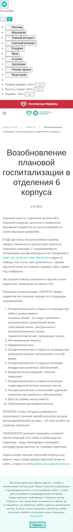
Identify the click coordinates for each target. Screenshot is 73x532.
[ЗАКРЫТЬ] (9, 19)
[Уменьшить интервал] (27, 94)
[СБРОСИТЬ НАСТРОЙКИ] (3, 19)
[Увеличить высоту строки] (41, 89)
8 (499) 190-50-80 (37, 258)
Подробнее (36, 516)
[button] (4, 109)
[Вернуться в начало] (39, 109)
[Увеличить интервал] (32, 94)
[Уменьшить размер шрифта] (37, 85)
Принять (37, 525)
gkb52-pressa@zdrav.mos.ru (52, 464)
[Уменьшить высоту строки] (35, 89)
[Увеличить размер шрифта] (42, 85)
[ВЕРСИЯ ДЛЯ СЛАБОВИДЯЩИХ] (4, 4)
